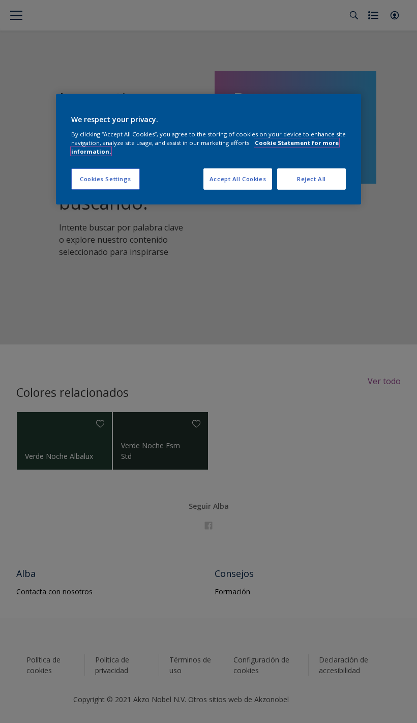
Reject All (311, 179)
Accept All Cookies (238, 179)
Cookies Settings (105, 179)
